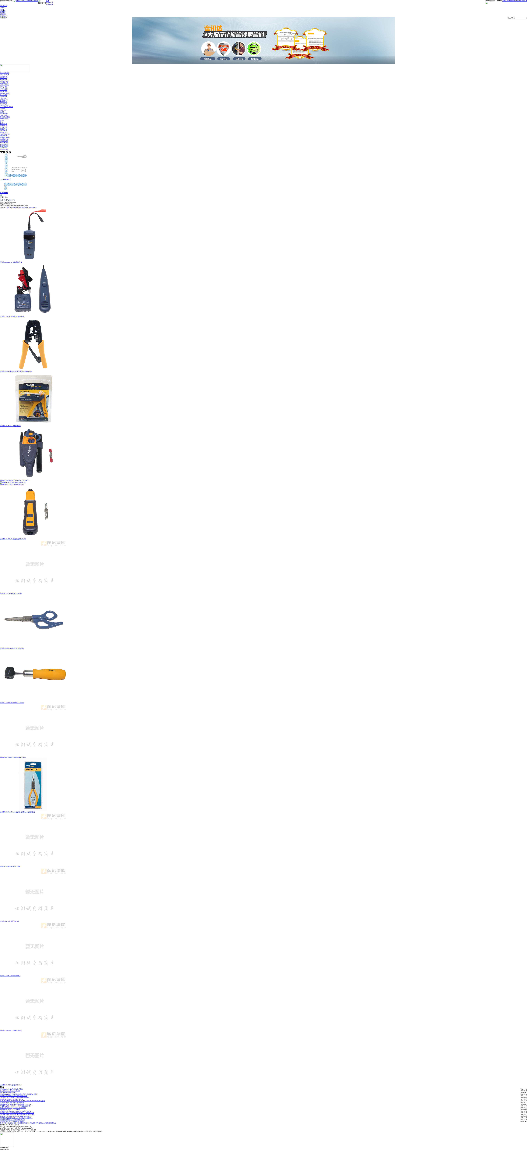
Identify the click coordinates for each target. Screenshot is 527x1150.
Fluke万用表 (3, 86)
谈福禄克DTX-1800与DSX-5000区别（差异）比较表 (15, 1111)
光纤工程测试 (4, 142)
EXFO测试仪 (4, 113)
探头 (1, 122)
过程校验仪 (3, 100)
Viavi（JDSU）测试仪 (6, 107)
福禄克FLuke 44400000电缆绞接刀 (10, 975)
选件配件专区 (4, 149)
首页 (8, 207)
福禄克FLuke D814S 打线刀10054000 (11, 593)
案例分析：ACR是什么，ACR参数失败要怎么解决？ (16, 1116)
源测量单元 (3, 129)
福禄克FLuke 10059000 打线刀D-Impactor (12, 702)
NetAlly (2, 9)
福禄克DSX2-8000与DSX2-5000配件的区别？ (13, 1096)
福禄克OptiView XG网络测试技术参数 (11, 1089)
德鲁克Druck (3, 132)
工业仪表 (2, 7)
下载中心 (27, 1123)
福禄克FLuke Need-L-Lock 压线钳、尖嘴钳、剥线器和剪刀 (17, 812)
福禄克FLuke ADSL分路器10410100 (10, 1085)
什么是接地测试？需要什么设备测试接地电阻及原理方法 (17, 1114)
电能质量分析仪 (5, 93)
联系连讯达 (3, 16)
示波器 (2, 120)
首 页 (47, 1)
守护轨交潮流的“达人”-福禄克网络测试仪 (12, 1119)
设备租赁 (2, 108)
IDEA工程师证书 (6, 162)
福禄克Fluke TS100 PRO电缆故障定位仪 (12, 484)
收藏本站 (511, 1)
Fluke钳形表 (3, 91)
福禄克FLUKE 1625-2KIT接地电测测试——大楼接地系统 (17, 1113)
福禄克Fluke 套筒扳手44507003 (9, 921)
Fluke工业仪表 (4, 84)
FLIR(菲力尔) (4, 105)
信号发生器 (3, 127)
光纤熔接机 (3, 135)
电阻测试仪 (3, 96)
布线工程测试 (4, 139)
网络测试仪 (49, 4)
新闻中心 (2, 14)
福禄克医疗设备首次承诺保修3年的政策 (12, 1102)
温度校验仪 (3, 103)
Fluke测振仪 (3, 98)
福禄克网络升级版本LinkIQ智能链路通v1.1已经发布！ (16, 1104)
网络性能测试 (4, 141)
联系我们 (4, 193)
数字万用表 (3, 124)
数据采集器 (3, 101)
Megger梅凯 (3, 130)
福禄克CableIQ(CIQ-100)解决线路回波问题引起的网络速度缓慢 (19, 1094)
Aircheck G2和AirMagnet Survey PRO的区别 (13, 1108)
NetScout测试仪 (4, 73)
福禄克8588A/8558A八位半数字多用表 (11, 1099)
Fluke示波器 (3, 95)
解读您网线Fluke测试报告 (8, 1092)
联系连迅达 (523, 1)
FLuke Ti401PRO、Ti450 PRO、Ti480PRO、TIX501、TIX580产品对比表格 (22, 1101)
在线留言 (505, 1)
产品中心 (14, 207)
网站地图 (517, 1)
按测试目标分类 (5, 137)
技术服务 (2, 12)
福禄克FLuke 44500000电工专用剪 (10, 866)
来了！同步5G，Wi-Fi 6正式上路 (10, 1090)
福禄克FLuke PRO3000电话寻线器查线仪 (12, 316)
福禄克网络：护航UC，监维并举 (10, 1109)
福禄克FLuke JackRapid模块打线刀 (10, 426)
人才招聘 (46, 1123)
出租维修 (2, 11)
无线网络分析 (4, 81)
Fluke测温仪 (3, 90)
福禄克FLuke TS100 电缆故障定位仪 (11, 262)
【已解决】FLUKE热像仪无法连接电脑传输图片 (14, 1097)
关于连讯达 (39, 1123)
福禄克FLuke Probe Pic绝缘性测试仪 (11, 1030)
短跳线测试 (3, 147)
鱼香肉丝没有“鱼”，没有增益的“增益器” (12, 1121)
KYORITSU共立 (5, 134)
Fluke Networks (4, 74)
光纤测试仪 (3, 6)
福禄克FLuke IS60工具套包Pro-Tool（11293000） (14, 480)
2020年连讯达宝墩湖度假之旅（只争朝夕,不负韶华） (16, 1118)
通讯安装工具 (4, 83)
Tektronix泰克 (4, 118)
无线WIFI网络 (4, 144)
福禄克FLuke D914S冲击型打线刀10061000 (13, 539)
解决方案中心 (13, 1123)
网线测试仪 (49, 2)
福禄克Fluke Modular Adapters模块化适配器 (13, 757)
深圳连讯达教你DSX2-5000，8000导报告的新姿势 (15, 1106)
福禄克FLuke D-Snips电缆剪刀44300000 (12, 648)
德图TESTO (3, 110)
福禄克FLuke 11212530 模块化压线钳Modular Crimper (16, 371)
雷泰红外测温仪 (5, 117)
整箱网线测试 (4, 146)
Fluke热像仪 (3, 88)
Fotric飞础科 (3, 115)
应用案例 (21, 1123)
